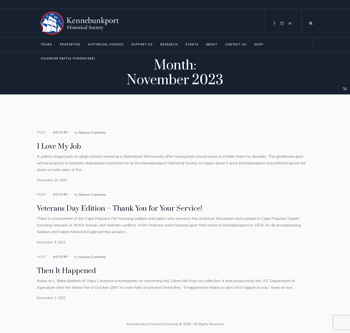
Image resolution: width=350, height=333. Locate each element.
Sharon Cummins (92, 132)
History (60, 132)
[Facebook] (274, 23)
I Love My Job (59, 146)
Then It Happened (66, 270)
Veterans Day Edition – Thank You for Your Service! (119, 208)
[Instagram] (282, 23)
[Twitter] (290, 23)
